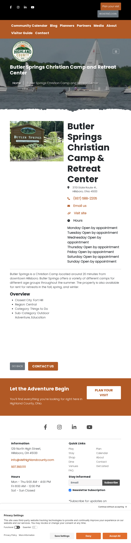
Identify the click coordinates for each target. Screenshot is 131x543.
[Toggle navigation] (116, 51)
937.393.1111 (18, 467)
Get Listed (102, 466)
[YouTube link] (32, 7)
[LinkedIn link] (25, 7)
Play (71, 449)
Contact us (43, 366)
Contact (42, 33)
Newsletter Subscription (89, 490)
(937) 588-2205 (85, 198)
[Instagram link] (18, 7)
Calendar (102, 453)
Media (99, 25)
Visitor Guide (22, 33)
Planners (67, 25)
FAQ (71, 470)
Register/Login (108, 13)
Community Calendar (29, 25)
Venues (73, 466)
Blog (53, 25)
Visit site (79, 213)
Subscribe (111, 482)
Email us (79, 205)
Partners (84, 25)
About (111, 25)
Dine (71, 462)
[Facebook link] (11, 7)
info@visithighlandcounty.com (32, 460)
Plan (98, 449)
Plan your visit (110, 6)
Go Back (17, 366)
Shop (72, 457)
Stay (71, 453)
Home (16, 83)
